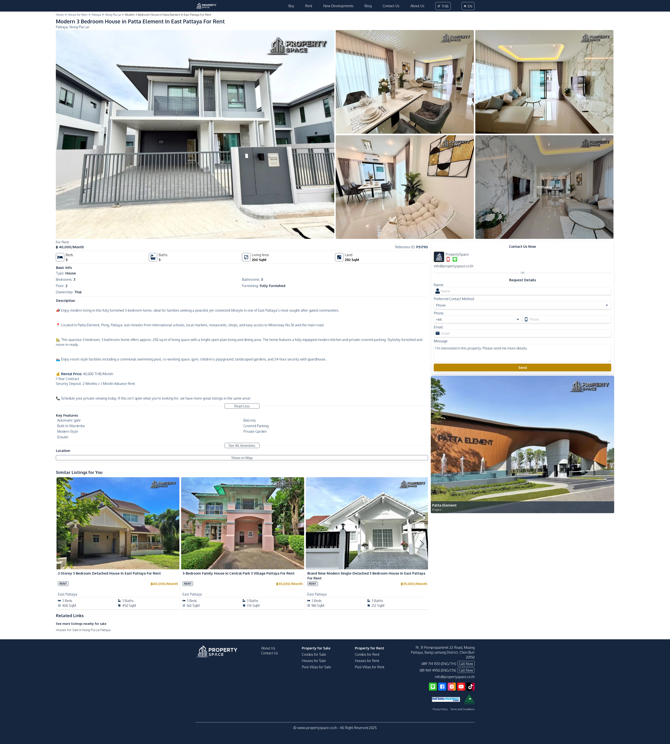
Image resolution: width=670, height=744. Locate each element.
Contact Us (391, 5)
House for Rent (77, 14)
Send (522, 367)
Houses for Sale (314, 660)
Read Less (242, 406)
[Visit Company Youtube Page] (461, 687)
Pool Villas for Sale (316, 667)
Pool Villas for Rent (369, 667)
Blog (368, 5)
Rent (308, 5)
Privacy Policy (440, 709)
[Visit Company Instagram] (452, 687)
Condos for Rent (367, 654)
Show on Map (242, 457)
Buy (291, 5)
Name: (439, 284)
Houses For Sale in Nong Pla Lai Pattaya (83, 630)
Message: (441, 341)
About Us (417, 5)
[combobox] (478, 319)
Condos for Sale (314, 654)
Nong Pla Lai (113, 14)
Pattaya (96, 14)
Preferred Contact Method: (454, 298)
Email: (439, 327)
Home (60, 14)
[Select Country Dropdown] (518, 319)
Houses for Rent (367, 660)
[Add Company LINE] (433, 687)
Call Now (466, 663)
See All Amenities (242, 445)
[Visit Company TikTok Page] (471, 687)
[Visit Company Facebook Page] (442, 687)
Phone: (439, 313)
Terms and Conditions (463, 709)
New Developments (338, 5)
